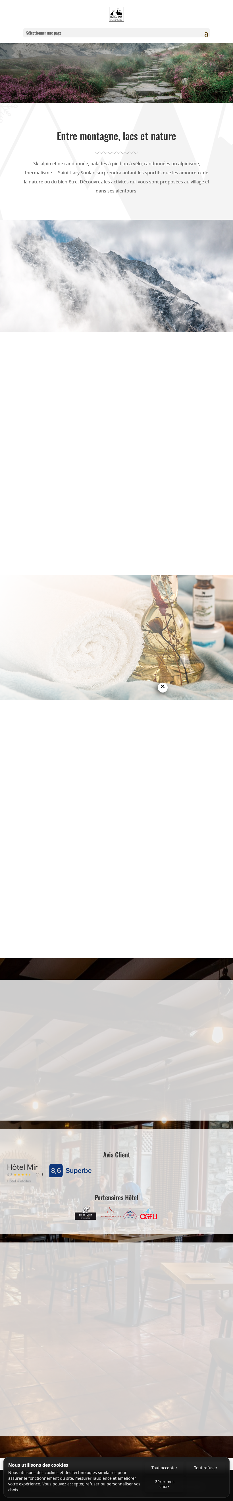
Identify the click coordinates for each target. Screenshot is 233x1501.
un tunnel (175, 875)
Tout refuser (205, 1467)
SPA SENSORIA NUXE (82, 621)
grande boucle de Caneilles (72, 521)
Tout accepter (164, 1467)
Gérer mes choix (164, 1484)
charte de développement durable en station (99, 288)
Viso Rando (181, 539)
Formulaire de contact (119, 1089)
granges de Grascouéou (52, 530)
